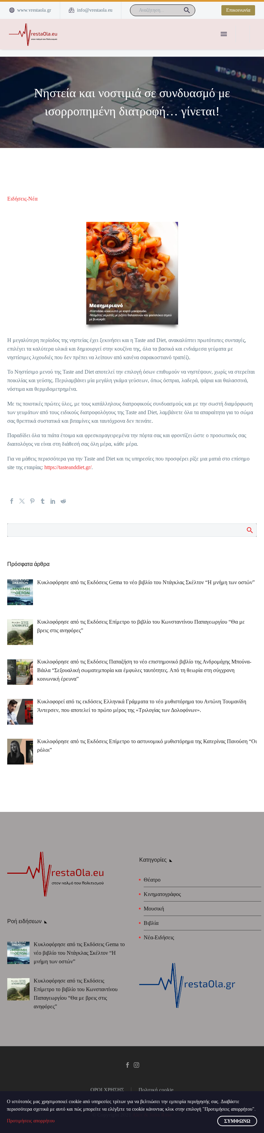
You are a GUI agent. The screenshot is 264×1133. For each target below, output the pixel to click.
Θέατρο (152, 880)
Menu (224, 34)
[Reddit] (63, 501)
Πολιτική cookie (156, 1089)
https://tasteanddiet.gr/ (67, 467)
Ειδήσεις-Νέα (22, 199)
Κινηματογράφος (162, 894)
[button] (187, 10)
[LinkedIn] (53, 501)
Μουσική (154, 908)
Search (249, 529)
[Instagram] (136, 1065)
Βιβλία (151, 923)
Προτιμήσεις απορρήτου (31, 1120)
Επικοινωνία (238, 10)
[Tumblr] (42, 501)
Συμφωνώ (237, 1121)
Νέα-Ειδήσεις (159, 937)
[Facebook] (11, 501)
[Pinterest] (32, 501)
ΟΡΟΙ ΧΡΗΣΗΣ (107, 1089)
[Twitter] (22, 501)
